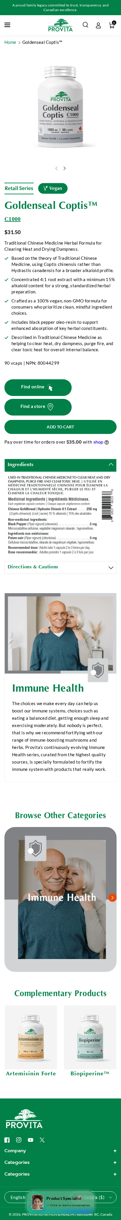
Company (15, 1150)
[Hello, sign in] (98, 24)
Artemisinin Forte (31, 1074)
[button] (7, 24)
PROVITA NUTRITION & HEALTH (48, 1214)
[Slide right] (64, 168)
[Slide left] (56, 168)
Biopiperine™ (90, 1074)
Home (10, 42)
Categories (17, 1162)
